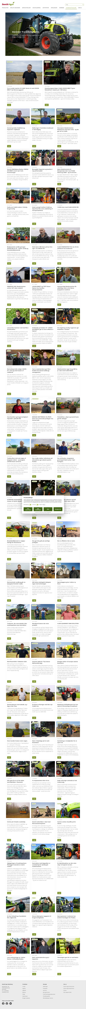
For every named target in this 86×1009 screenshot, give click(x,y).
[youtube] (10, 1003)
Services (45, 990)
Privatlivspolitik (46, 996)
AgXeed (24, 990)
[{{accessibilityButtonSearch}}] (83, 5)
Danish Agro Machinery (68, 988)
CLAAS (24, 986)
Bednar (24, 992)
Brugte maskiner (15, 7)
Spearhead (25, 996)
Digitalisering (37, 7)
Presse (64, 990)
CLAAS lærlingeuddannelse (49, 994)
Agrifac (24, 988)
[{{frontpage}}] (8, 3)
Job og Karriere (46, 992)
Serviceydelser (26, 7)
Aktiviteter (46, 7)
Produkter (5, 7)
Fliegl (24, 994)
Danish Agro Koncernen (68, 986)
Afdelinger (54, 7)
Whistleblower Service (48, 998)
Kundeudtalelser (71, 7)
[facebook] (3, 1003)
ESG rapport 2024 (67, 992)
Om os (80, 7)
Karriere (61, 7)
